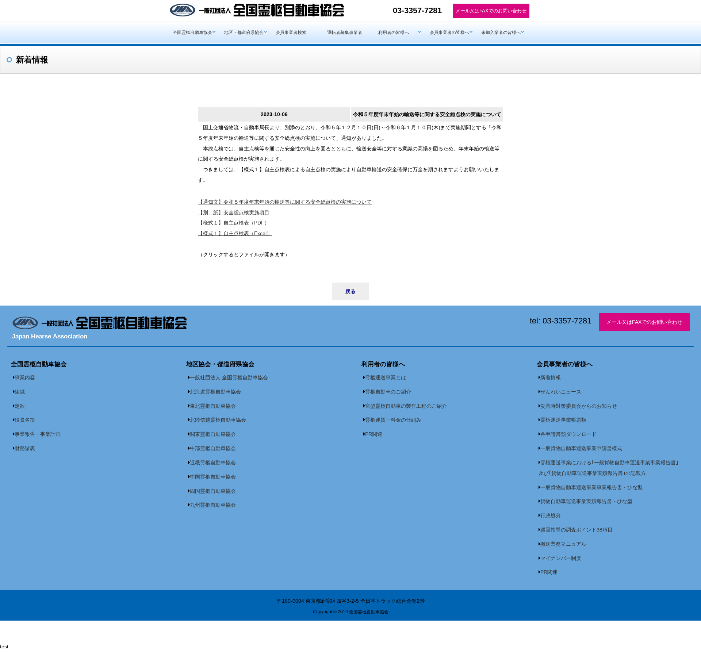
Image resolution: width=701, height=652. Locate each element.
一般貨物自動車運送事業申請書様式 (581, 448)
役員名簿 (25, 420)
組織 (20, 392)
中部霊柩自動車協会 (213, 448)
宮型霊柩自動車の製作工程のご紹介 (406, 406)
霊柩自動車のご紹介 (388, 392)
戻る (350, 291)
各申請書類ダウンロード (568, 434)
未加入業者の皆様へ (501, 32)
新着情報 (550, 377)
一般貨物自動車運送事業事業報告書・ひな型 (591, 487)
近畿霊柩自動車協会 (213, 462)
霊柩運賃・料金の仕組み (393, 420)
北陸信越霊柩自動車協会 (218, 420)
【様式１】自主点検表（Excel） (235, 233)
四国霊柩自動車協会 (213, 491)
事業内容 (25, 377)
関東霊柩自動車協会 (213, 434)
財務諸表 (25, 448)
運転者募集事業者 (344, 32)
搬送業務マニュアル (563, 544)
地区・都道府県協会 (244, 32)
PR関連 (373, 434)
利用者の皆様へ (393, 32)
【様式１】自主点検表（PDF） (233, 223)
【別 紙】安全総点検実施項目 (233, 212)
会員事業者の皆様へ (449, 32)
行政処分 (550, 515)
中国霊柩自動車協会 (213, 477)
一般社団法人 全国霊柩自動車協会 (229, 377)
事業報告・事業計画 (38, 434)
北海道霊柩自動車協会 (215, 392)
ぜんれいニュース (560, 392)
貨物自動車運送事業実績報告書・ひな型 (586, 501)
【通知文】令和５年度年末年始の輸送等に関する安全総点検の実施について (285, 202)
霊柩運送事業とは (385, 377)
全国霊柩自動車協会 (192, 32)
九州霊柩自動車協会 (213, 505)
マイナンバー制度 (560, 558)
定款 (20, 406)
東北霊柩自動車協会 (213, 406)
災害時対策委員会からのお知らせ (578, 406)
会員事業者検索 (291, 32)
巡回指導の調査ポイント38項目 (576, 530)
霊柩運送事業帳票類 (563, 420)
